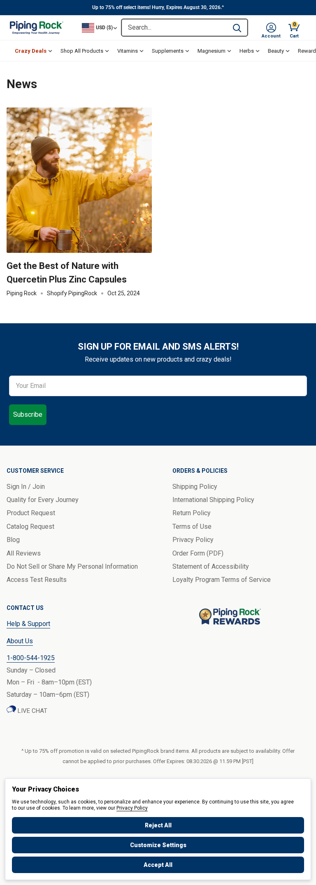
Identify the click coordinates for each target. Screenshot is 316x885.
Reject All (158, 825)
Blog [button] (13, 540)
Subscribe (27, 414)
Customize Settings (158, 845)
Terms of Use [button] (191, 526)
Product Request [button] (31, 513)
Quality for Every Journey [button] (43, 500)
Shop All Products (81, 51)
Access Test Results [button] (37, 580)
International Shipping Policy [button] (213, 500)
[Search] (237, 27)
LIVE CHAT (31, 711)
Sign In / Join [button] (26, 486)
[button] (271, 28)
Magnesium (211, 51)
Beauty (276, 51)
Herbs (246, 51)
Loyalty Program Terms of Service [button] (221, 580)
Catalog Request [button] (30, 526)
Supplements (168, 51)
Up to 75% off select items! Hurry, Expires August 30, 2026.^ (158, 7)
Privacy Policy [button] (193, 540)
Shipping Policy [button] (194, 486)
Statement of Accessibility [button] (210, 566)
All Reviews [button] (24, 553)
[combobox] (174, 27)
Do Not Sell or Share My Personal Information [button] (72, 566)
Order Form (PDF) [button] (197, 553)
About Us (20, 641)
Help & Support (28, 624)
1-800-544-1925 (31, 658)
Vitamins (127, 51)
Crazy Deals (30, 51)
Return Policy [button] (191, 513)
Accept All (158, 865)
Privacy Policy (132, 808)
